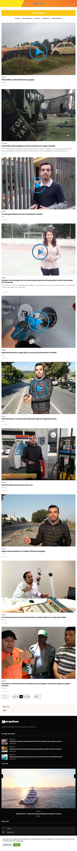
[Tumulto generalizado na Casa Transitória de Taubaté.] (38, 183)
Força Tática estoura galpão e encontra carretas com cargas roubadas (28, 146)
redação (4, 82)
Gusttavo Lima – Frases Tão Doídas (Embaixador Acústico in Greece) (38, 814)
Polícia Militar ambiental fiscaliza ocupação (18, 80)
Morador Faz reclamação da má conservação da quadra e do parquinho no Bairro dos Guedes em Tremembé (37, 281)
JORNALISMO (45, 18)
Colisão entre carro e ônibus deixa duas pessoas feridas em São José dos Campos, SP (35, 749)
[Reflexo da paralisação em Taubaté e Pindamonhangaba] (38, 520)
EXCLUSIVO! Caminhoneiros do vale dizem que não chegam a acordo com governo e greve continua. (36, 684)
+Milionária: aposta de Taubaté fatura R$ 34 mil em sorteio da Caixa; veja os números (35, 741)
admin (3, 216)
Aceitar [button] (16, 845)
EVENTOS (37, 18)
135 (17, 697)
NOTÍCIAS (4, 143)
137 (25, 697)
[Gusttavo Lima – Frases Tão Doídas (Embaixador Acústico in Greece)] (38, 788)
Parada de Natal (56, 18)
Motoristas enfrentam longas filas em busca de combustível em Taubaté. (29, 352)
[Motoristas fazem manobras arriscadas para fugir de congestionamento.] (38, 388)
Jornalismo (12, 743)
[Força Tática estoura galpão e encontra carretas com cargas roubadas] (38, 115)
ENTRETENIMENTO (27, 18)
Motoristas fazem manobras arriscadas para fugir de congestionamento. (29, 419)
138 (28, 697)
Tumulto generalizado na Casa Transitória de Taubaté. (22, 214)
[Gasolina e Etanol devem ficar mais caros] (38, 454)
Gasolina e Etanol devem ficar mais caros (17, 485)
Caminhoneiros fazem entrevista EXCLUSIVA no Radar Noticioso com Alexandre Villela (34, 617)
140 (36, 697)
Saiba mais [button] (7, 845)
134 (14, 697)
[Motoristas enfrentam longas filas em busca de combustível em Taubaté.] (38, 322)
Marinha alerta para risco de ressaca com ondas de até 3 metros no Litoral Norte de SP (35, 757)
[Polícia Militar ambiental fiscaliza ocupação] (38, 49)
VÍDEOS (4, 77)
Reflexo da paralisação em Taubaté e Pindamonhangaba (23, 551)
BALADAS (17, 18)
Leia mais (19, 841)
